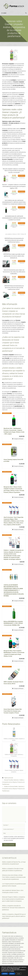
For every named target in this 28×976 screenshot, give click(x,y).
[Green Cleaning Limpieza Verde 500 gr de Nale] (14, 452)
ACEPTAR (5, 973)
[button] (26, 13)
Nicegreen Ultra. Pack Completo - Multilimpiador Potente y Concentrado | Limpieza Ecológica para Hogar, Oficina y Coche (14, 653)
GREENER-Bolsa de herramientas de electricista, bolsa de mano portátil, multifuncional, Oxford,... (14, 287)
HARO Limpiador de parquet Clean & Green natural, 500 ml (13, 682)
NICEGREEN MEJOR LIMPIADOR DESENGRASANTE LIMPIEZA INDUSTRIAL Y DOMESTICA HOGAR (14, 218)
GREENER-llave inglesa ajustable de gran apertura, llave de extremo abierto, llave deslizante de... (14, 256)
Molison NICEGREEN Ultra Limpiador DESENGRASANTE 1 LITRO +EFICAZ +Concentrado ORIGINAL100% (13, 623)
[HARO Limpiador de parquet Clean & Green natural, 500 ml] (14, 674)
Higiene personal (8, 777)
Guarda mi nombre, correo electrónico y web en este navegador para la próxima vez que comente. (14, 838)
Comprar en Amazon (18, 438)
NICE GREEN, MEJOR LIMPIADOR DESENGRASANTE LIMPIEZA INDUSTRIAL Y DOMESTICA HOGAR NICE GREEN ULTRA (14, 202)
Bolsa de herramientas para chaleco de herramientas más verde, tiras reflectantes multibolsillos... (14, 271)
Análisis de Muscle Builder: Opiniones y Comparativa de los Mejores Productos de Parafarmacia (13, 789)
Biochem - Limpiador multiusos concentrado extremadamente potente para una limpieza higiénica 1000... (14, 186)
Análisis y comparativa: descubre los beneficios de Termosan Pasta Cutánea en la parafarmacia (13, 908)
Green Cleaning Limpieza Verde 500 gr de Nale (13, 460)
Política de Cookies (15, 968)
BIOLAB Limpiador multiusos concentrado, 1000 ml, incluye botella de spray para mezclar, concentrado (14, 170)
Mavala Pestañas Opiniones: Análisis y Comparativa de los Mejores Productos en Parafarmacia (13, 782)
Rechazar (12, 973)
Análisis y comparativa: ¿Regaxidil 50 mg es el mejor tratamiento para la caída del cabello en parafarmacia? (14, 916)
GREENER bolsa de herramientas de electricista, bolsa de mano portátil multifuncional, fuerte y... (14, 240)
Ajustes (18, 973)
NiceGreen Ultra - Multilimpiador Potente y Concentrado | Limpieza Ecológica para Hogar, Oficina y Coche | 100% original (14, 431)
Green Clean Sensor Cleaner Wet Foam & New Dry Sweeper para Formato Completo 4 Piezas (13, 711)
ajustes (12, 971)
